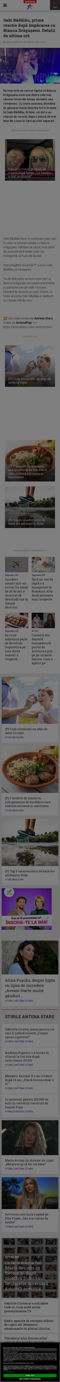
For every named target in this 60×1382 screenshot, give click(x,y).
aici (23, 1357)
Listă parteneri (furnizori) (8, 1371)
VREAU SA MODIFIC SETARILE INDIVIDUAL (30, 1379)
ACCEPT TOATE (30, 1375)
